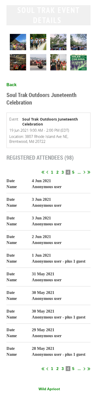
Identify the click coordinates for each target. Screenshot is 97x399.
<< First (43, 172)
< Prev (47, 172)
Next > (84, 172)
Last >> (89, 172)
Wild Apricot (49, 389)
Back (11, 85)
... (79, 172)
